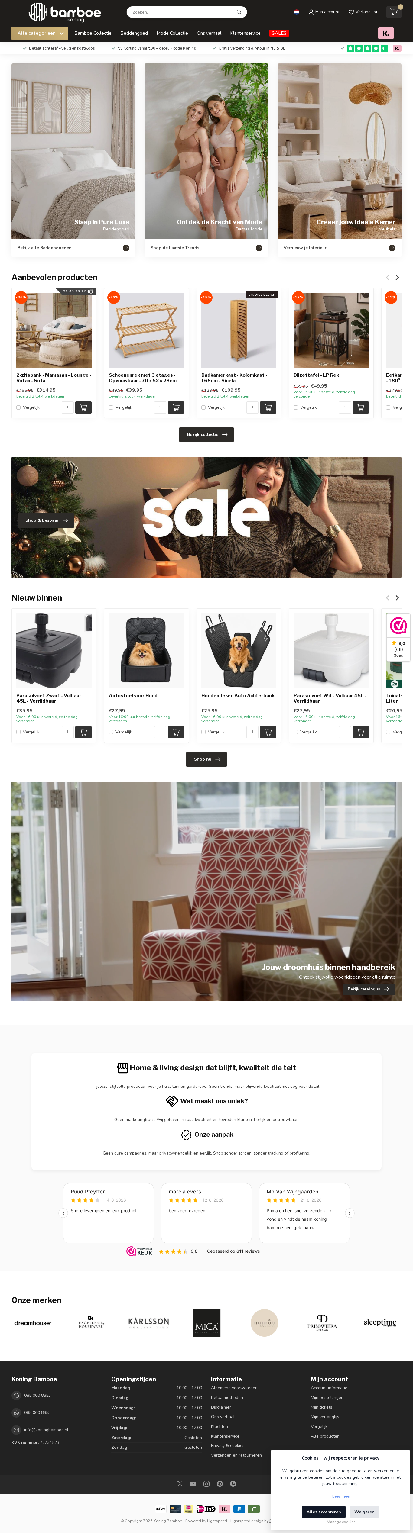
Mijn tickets (321, 1407)
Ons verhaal (209, 33)
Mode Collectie (172, 33)
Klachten (219, 1426)
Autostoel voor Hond (133, 695)
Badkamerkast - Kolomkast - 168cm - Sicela (234, 377)
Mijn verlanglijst (326, 1417)
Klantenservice (245, 33)
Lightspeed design (246, 1520)
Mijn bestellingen (327, 1397)
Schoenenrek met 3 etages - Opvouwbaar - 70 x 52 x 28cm (143, 377)
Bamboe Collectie (93, 33)
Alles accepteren (324, 1512)
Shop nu (202, 759)
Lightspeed (217, 1520)
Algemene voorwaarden (234, 1388)
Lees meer (341, 1496)
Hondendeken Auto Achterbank (238, 695)
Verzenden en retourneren (236, 1455)
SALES (279, 33)
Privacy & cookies (228, 1445)
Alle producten (325, 1436)
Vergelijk (31, 407)
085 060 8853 (37, 1395)
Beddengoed (134, 33)
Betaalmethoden (227, 1397)
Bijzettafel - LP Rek (316, 375)
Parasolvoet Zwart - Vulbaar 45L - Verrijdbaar (48, 698)
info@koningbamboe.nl (46, 1430)
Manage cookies (341, 1521)
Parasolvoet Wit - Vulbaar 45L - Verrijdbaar (330, 698)
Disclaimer (221, 1407)
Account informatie (329, 1388)
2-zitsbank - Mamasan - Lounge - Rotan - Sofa (53, 377)
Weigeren (364, 1512)
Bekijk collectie (202, 434)
